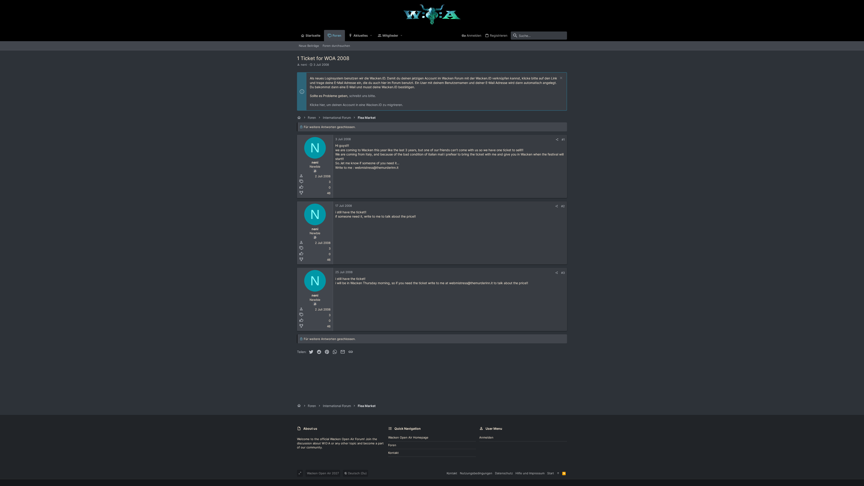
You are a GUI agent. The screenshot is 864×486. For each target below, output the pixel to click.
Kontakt (393, 452)
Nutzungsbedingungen (476, 473)
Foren (392, 445)
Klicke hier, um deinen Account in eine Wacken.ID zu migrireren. (356, 105)
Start (550, 473)
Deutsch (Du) (357, 473)
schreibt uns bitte (362, 96)
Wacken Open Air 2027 (323, 473)
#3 (563, 272)
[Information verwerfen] (560, 78)
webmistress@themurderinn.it (376, 167)
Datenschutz (504, 473)
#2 (563, 206)
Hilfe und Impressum (529, 473)
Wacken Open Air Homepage (408, 437)
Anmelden (486, 437)
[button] (371, 35)
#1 (563, 139)
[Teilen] (557, 139)
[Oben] (558, 473)
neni (304, 64)
